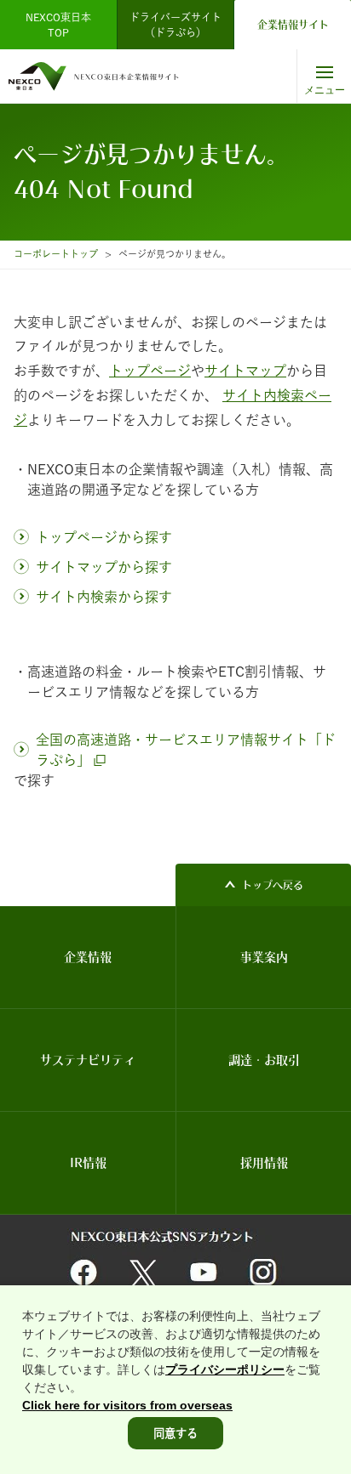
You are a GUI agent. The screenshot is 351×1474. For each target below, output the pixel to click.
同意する (175, 1433)
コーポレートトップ (56, 253)
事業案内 (264, 957)
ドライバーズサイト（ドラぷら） (175, 24)
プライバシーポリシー (225, 1369)
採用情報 (264, 1163)
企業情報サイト (293, 25)
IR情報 (88, 1163)
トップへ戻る (272, 885)
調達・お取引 (264, 1060)
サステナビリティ (87, 1060)
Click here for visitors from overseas (127, 1405)
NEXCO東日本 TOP (63, 24)
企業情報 (88, 957)
